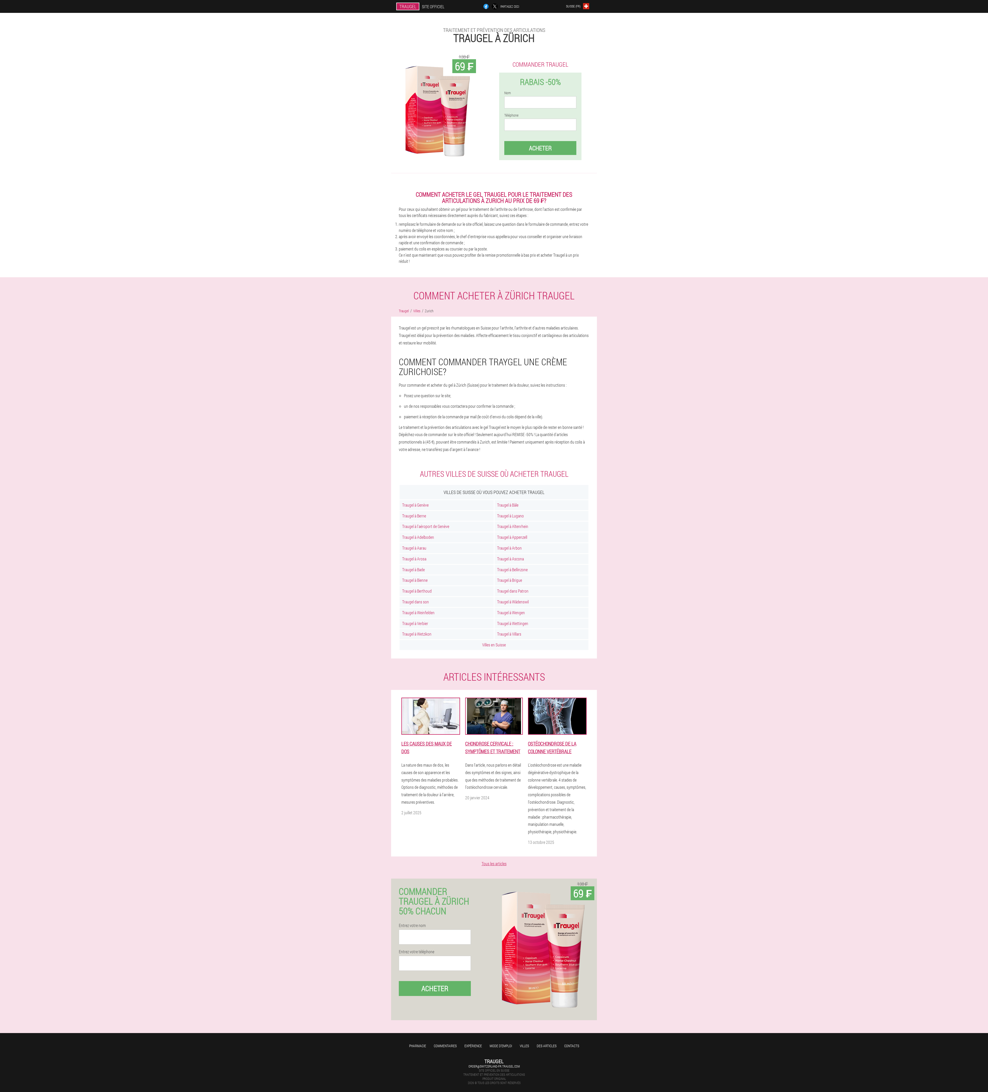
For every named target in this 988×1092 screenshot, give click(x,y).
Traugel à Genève (415, 505)
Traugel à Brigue (509, 580)
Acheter (540, 148)
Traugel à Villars (509, 634)
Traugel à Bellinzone (512, 569)
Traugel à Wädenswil (513, 601)
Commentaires (445, 1045)
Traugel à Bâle (507, 505)
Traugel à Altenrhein (512, 526)
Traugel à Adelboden (418, 537)
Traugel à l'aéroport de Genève (425, 526)
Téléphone (511, 115)
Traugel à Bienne (415, 580)
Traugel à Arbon (509, 548)
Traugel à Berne (414, 515)
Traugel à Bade (413, 569)
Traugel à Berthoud (417, 591)
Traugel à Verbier (415, 623)
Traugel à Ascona (510, 558)
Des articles (547, 1045)
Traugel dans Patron (512, 591)
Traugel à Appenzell (512, 537)
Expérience (473, 1045)
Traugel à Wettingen (512, 623)
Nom (507, 93)
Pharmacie (417, 1045)
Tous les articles (494, 863)
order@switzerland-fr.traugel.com (494, 1066)
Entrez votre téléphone (416, 952)
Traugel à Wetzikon (416, 634)
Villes (524, 1045)
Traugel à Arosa (414, 558)
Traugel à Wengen (511, 612)
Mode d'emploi (501, 1045)
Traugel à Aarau (414, 548)
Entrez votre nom (412, 925)
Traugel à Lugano (510, 515)
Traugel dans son (415, 601)
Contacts (571, 1045)
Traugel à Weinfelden (418, 612)
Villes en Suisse (494, 644)
